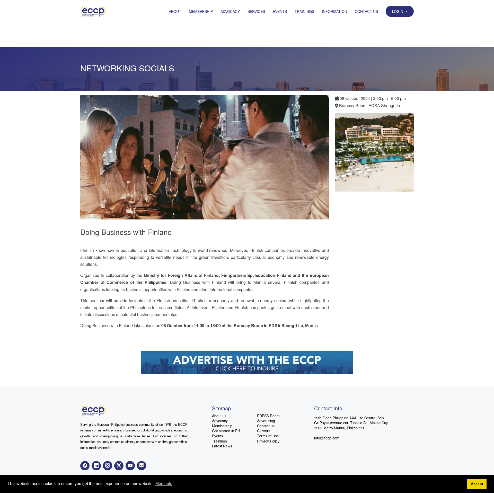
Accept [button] (477, 484)
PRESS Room (268, 415)
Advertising (266, 420)
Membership (201, 11)
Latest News (222, 446)
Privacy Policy (268, 441)
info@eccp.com (326, 437)
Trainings (304, 11)
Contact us (266, 425)
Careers (263, 430)
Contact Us (366, 11)
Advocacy (230, 11)
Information (334, 11)
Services (256, 11)
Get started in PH (226, 430)
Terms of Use (268, 436)
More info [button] (163, 483)
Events (280, 11)
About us (219, 415)
